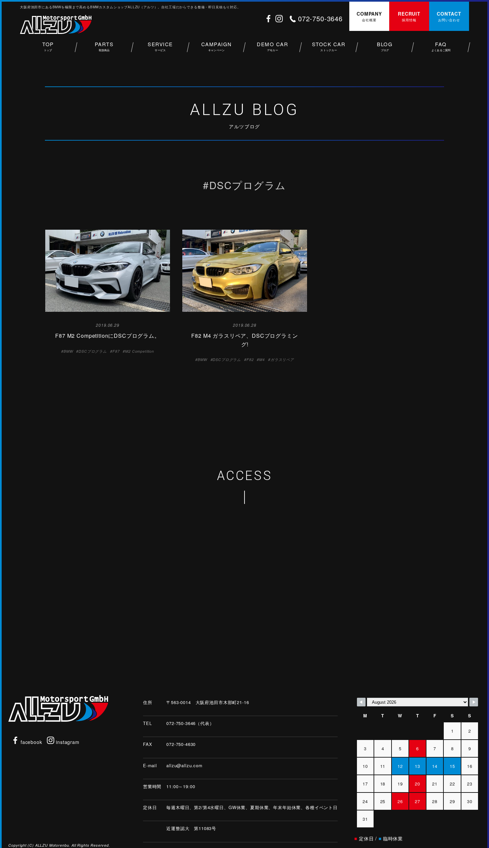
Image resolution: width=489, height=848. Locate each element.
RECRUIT (409, 16)
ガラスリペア (282, 359)
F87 (116, 351)
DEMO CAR (272, 46)
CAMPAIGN (216, 46)
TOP (48, 46)
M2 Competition (139, 351)
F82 (250, 359)
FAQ (441, 46)
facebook (30, 742)
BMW (68, 351)
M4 (262, 359)
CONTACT (449, 16)
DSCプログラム (93, 351)
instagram (66, 742)
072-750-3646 (320, 18)
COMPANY (369, 16)
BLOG (385, 46)
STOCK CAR (329, 46)
